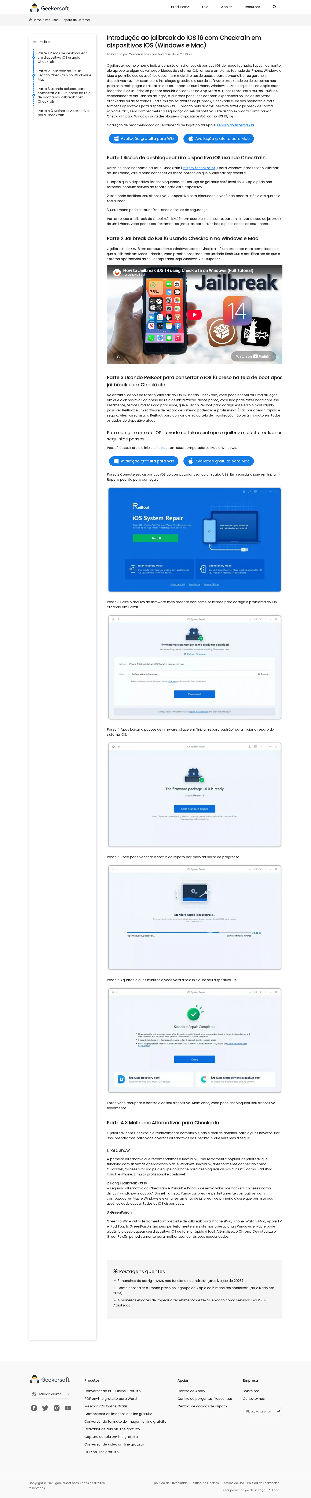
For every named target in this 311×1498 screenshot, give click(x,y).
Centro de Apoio (191, 1391)
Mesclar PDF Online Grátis (106, 1406)
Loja (205, 6)
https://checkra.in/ (199, 168)
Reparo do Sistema (76, 20)
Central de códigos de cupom (202, 1406)
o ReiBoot (161, 447)
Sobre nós (251, 1391)
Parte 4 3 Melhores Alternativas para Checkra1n (64, 112)
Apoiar (226, 6)
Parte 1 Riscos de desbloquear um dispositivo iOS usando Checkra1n (62, 57)
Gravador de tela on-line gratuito (112, 1429)
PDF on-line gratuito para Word (110, 1398)
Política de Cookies (205, 1483)
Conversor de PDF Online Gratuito (112, 1391)
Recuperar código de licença (244, 1490)
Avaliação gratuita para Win (147, 138)
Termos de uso (233, 1483)
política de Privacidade (171, 1483)
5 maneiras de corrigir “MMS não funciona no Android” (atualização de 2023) (180, 1280)
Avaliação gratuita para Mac (222, 138)
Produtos (178, 6)
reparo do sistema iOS (235, 125)
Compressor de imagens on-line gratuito (118, 1413)
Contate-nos (254, 1398)
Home (37, 20)
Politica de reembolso (263, 1483)
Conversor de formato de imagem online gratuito (125, 1421)
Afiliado (273, 1490)
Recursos (252, 6)
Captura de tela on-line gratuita (111, 1436)
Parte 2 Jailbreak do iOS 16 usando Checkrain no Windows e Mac (64, 75)
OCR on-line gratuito (101, 1452)
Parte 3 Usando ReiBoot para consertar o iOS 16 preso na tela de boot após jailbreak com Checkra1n (64, 95)
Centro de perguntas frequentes (205, 1398)
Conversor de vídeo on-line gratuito (114, 1444)
